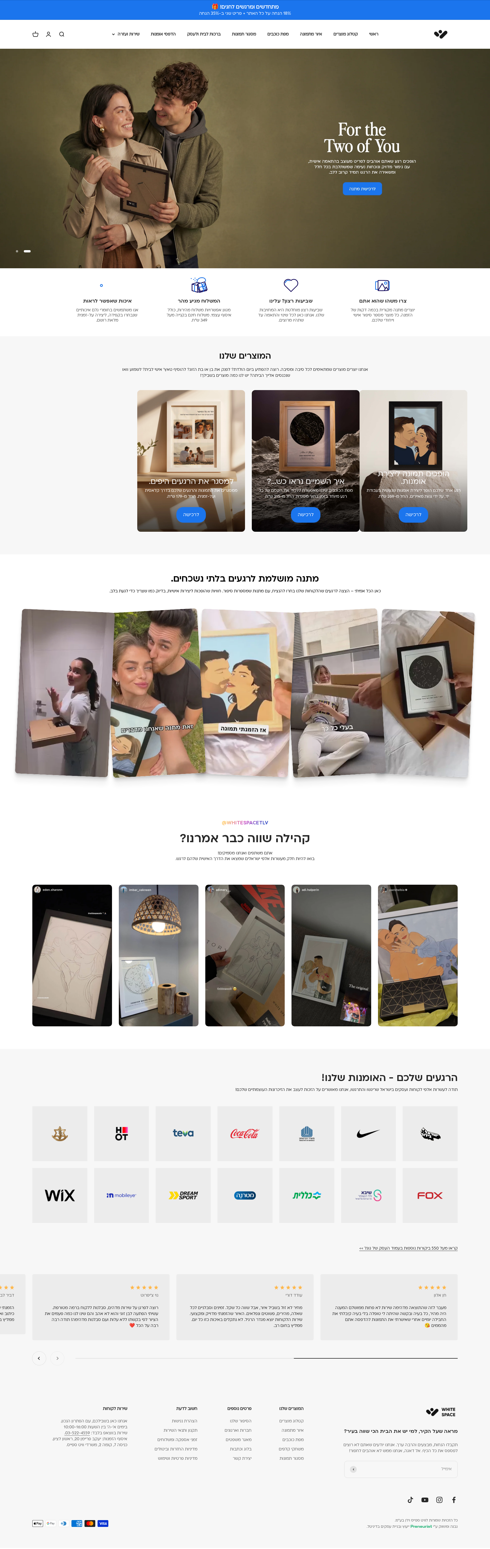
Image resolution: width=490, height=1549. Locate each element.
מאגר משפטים (239, 1439)
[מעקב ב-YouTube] (425, 1500)
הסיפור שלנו (241, 1421)
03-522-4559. (77, 1433)
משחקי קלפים (291, 1449)
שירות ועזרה (129, 34)
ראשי (373, 34)
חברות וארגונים (238, 1430)
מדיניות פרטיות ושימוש (177, 1458)
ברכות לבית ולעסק (204, 34)
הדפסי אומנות (163, 34)
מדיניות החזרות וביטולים (176, 1449)
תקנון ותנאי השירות (180, 1430)
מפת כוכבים (278, 34)
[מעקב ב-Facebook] (454, 1500)
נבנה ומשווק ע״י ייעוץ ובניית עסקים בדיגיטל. (412, 1526)
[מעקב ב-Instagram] (439, 1500)
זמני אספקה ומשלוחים (177, 1439)
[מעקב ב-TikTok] (410, 1500)
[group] (245, 158)
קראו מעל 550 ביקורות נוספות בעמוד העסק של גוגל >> (408, 1248)
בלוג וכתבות (241, 1449)
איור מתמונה (311, 34)
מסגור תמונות (244, 34)
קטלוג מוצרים (345, 34)
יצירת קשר (242, 1458)
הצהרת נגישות (184, 1421)
